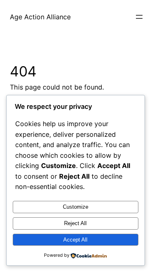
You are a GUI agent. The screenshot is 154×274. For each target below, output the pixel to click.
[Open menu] (139, 17)
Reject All (75, 223)
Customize (75, 207)
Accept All (75, 240)
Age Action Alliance (40, 17)
